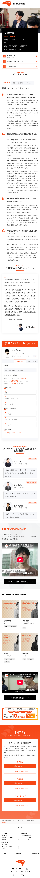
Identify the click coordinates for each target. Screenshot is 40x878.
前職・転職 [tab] (6, 83)
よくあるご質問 (35, 853)
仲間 (18, 820)
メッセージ (4, 835)
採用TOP (20, 827)
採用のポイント (5, 844)
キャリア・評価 (25, 839)
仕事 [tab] (14, 83)
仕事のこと (20, 361)
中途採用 (4, 848)
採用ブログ (18, 853)
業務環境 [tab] (20, 83)
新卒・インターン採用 (7, 846)
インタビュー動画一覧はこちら (17, 582)
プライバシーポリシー (24, 871)
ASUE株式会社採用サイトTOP (8, 820)
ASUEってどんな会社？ (7, 837)
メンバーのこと (31, 361)
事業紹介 (4, 839)
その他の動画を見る (17, 698)
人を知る (3, 853)
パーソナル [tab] (29, 83)
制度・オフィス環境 (26, 837)
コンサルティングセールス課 (28, 820)
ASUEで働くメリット (26, 835)
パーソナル (8, 361)
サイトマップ (13, 871)
